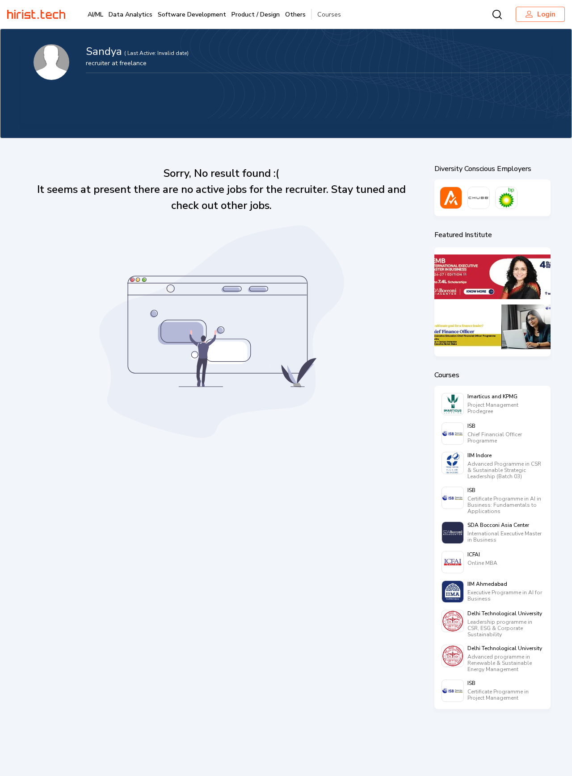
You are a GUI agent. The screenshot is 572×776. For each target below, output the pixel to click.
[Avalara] (451, 198)
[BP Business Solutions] (506, 198)
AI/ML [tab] (95, 14)
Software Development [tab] (192, 14)
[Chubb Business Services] (478, 198)
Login (546, 14)
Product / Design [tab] (255, 14)
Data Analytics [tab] (130, 14)
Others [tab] (295, 14)
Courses (329, 14)
